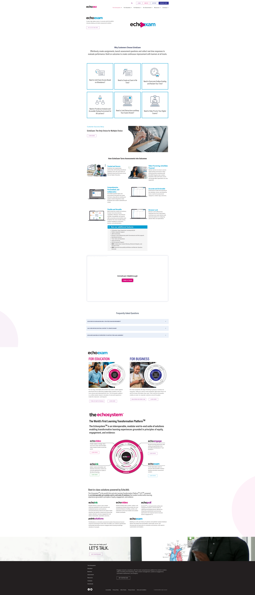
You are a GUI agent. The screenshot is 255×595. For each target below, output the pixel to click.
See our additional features (122, 227)
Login (139, 3)
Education (90, 568)
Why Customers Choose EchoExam (127, 47)
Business (90, 571)
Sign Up (146, 3)
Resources (90, 577)
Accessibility (108, 589)
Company (90, 580)
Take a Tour (127, 280)
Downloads (90, 584)
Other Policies (123, 589)
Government (91, 574)
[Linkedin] (89, 589)
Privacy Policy (116, 589)
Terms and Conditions (141, 589)
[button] (132, 3)
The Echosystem (92, 565)
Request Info (163, 3)
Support (154, 3)
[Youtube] (91, 589)
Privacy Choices (131, 589)
